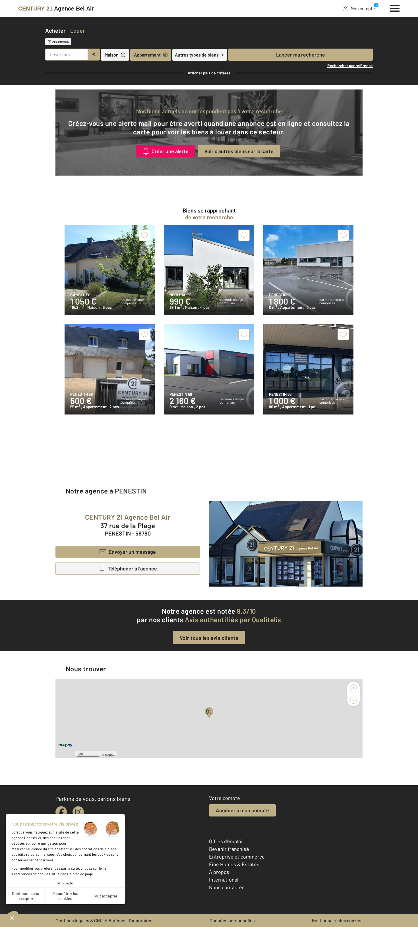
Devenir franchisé (229, 849)
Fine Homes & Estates (234, 864)
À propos (219, 872)
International (223, 879)
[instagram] (78, 812)
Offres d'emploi (226, 841)
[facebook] (61, 812)
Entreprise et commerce (237, 856)
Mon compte (363, 8)
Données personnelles (232, 920)
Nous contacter (226, 887)
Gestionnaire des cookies (337, 920)
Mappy (109, 754)
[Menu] (395, 7)
